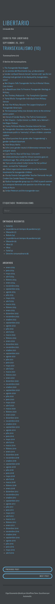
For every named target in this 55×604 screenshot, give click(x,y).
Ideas (8, 247)
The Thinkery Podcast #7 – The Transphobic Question (26, 96)
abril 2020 (10, 406)
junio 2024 (10, 271)
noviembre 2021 (12, 347)
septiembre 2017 (12, 501)
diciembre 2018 (12, 455)
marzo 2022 (10, 335)
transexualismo (25, 203)
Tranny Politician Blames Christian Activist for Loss (25, 126)
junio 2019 (10, 436)
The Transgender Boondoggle (16, 68)
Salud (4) (9, 251)
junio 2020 (10, 399)
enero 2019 (10, 452)
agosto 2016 (11, 541)
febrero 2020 (11, 412)
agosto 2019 (11, 430)
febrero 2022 (11, 338)
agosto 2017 (10, 504)
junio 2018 (10, 473)
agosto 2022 (11, 326)
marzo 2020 (11, 409)
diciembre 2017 (12, 492)
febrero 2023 (11, 307)
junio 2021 (10, 363)
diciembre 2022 (12, 313)
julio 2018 (9, 470)
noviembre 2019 (12, 421)
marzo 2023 (10, 304)
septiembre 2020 (13, 390)
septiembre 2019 (13, 427)
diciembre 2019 (12, 418)
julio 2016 (9, 544)
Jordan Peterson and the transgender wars (22, 191)
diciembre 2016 (12, 528)
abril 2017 (10, 516)
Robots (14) (10, 235)
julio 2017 (9, 507)
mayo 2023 (10, 298)
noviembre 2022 (12, 317)
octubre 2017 (11, 498)
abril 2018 (10, 479)
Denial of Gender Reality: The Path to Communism (26, 117)
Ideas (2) (9, 244)
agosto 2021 (10, 356)
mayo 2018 (10, 476)
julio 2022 (9, 329)
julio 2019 (9, 433)
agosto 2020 (11, 393)
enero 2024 (10, 283)
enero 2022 (10, 341)
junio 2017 (10, 510)
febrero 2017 (11, 522)
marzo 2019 (10, 445)
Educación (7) (11, 232)
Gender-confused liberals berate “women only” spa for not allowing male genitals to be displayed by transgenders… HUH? (27, 77)
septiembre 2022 (13, 323)
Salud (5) (9, 226)
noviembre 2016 (12, 531)
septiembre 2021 (12, 353)
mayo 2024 (10, 274)
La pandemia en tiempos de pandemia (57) (23, 229)
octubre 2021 (11, 350)
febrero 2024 (11, 280)
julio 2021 (9, 360)
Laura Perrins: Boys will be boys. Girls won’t (22, 154)
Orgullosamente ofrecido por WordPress (20, 593)
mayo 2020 (10, 403)
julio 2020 (10, 396)
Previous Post (18, 569)
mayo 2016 (10, 550)
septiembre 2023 (12, 289)
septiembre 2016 (13, 538)
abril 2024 (10, 277)
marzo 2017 (10, 519)
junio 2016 (10, 547)
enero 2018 (10, 488)
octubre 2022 (11, 320)
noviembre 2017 (12, 495)
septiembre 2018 (13, 464)
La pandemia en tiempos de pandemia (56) (23, 238)
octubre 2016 (11, 535)
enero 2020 (10, 415)
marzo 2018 (10, 482)
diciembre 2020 (12, 381)
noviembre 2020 (12, 384)
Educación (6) (11, 241)
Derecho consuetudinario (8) (17, 254)
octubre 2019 (11, 424)
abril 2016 (10, 553)
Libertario (16, 23)
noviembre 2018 (12, 458)
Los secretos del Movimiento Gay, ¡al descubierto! (24, 71)
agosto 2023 (10, 292)
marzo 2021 (10, 372)
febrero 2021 (11, 375)
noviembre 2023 (12, 286)
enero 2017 (10, 525)
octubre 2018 (11, 461)
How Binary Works (12, 145)
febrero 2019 (11, 449)
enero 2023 (10, 310)
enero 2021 (10, 378)
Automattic (27, 596)
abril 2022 (10, 332)
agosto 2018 (11, 467)
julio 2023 (9, 295)
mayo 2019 (10, 439)
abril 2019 (10, 442)
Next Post (46, 576)
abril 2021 (10, 369)
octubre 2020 (11, 387)
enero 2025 (10, 267)
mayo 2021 (10, 366)
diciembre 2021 (12, 344)
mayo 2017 (10, 513)
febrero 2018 (11, 485)
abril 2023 (10, 301)
